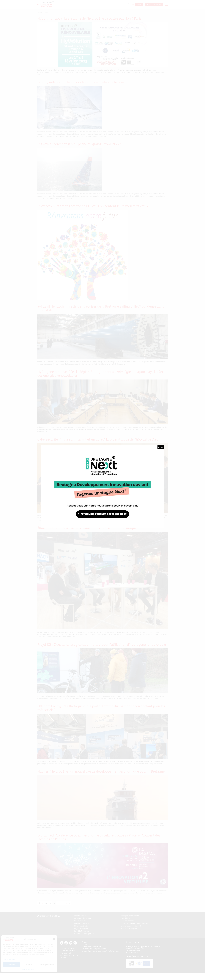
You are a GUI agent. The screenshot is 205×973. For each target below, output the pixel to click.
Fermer (160, 447)
